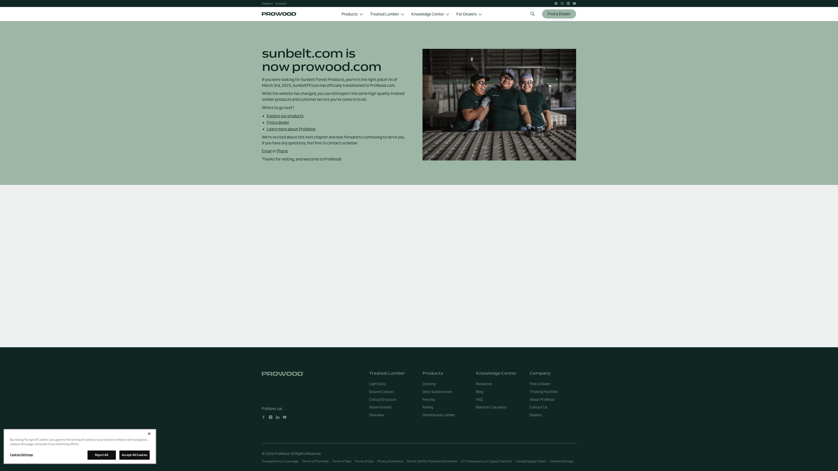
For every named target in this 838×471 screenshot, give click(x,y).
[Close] (149, 434)
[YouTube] (284, 417)
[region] (79, 446)
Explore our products (285, 116)
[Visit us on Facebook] (556, 3)
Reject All (101, 455)
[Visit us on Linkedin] (568, 3)
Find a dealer (278, 122)
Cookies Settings (561, 461)
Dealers (267, 3)
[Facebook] (263, 417)
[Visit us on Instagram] (562, 3)
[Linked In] (277, 417)
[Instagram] (270, 417)
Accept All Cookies (134, 455)
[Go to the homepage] (283, 374)
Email (267, 151)
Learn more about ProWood (291, 129)
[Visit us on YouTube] (574, 3)
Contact (281, 3)
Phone (282, 151)
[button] (352, 14)
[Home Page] (279, 14)
